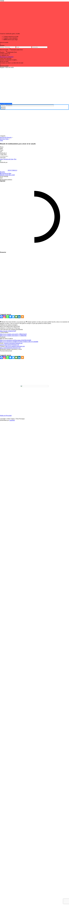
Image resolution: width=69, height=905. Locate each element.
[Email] (16, 316)
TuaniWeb (12, 420)
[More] (22, 316)
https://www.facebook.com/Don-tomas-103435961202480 (15, 340)
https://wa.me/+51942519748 (8, 331)
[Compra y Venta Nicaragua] (35, 99)
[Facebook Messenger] (10, 316)
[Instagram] (4, 316)
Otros (1, 140)
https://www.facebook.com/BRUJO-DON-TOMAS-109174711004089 (19, 341)
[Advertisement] (34, 122)
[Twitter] (13, 316)
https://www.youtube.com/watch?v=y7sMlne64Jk (13, 335)
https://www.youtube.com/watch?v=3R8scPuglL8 (13, 334)
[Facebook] (1, 316)
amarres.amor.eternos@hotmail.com (9, 344)
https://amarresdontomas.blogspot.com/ (10, 347)
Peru (15, 159)
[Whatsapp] (7, 316)
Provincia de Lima (8, 159)
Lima (1, 159)
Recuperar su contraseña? (7, 56)
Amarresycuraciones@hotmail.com (13, 343)
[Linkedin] (19, 316)
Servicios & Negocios (6, 137)
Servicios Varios (4, 139)
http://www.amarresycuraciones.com (15, 346)
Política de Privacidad (6, 415)
